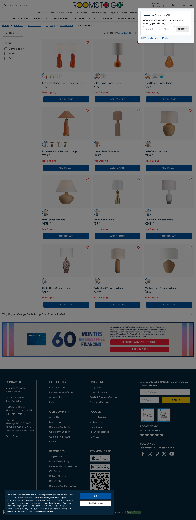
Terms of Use (67, 509)
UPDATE (182, 29)
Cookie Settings (95, 503)
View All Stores (151, 38)
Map (167, 38)
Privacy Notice (46, 512)
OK (95, 496)
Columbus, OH (162, 15)
